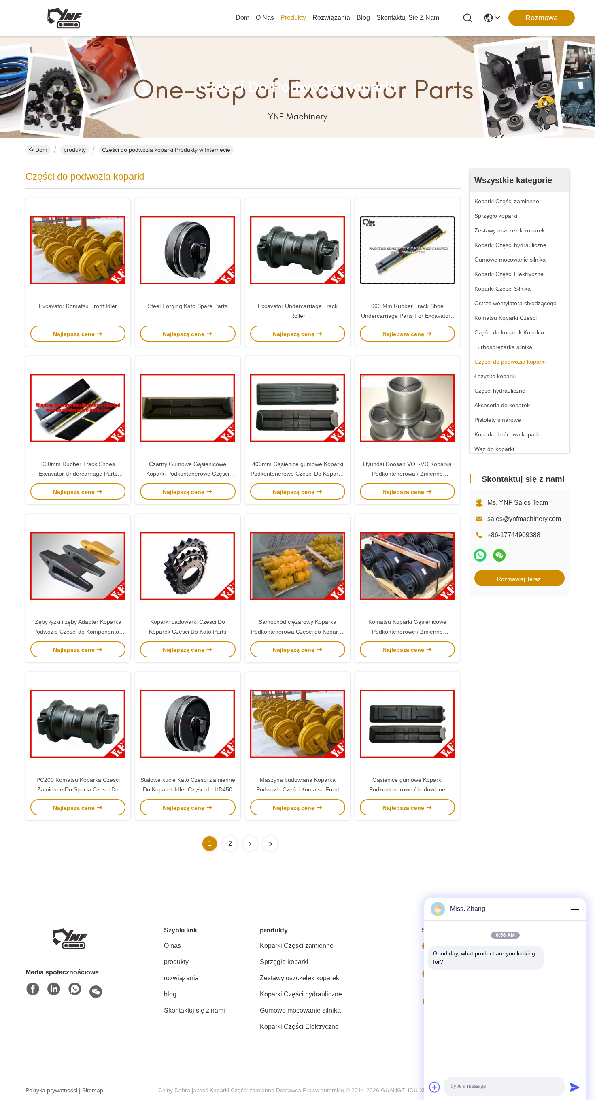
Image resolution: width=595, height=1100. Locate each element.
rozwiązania (331, 17)
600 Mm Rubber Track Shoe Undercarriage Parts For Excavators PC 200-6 (407, 316)
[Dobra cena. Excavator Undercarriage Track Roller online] (297, 249)
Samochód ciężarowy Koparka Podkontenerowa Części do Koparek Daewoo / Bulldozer (297, 632)
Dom (242, 17)
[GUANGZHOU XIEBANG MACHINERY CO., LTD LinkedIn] (54, 989)
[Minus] (575, 909)
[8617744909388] (75, 989)
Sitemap (92, 1090)
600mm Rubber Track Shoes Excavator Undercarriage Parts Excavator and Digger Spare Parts (78, 474)
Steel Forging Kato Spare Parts (187, 306)
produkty (293, 17)
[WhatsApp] (480, 555)
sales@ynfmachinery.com (524, 518)
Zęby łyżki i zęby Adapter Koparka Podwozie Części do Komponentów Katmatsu (78, 632)
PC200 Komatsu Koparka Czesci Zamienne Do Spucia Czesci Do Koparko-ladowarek (78, 789)
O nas (265, 17)
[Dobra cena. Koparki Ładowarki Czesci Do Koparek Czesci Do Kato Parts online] (187, 565)
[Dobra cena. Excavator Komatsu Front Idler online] (77, 249)
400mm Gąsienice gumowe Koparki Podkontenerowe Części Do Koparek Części (297, 474)
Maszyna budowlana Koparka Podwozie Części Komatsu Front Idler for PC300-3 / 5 (297, 789)
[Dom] (70, 937)
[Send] (574, 1087)
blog (363, 17)
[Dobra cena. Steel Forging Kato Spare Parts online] (187, 249)
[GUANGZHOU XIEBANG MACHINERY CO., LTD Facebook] (33, 989)
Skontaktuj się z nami (408, 17)
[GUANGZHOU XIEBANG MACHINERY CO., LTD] (64, 18)
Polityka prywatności (51, 1090)
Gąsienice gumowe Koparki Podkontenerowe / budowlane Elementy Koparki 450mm (407, 789)
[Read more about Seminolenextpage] (250, 843)
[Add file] (434, 1087)
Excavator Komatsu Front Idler (78, 306)
